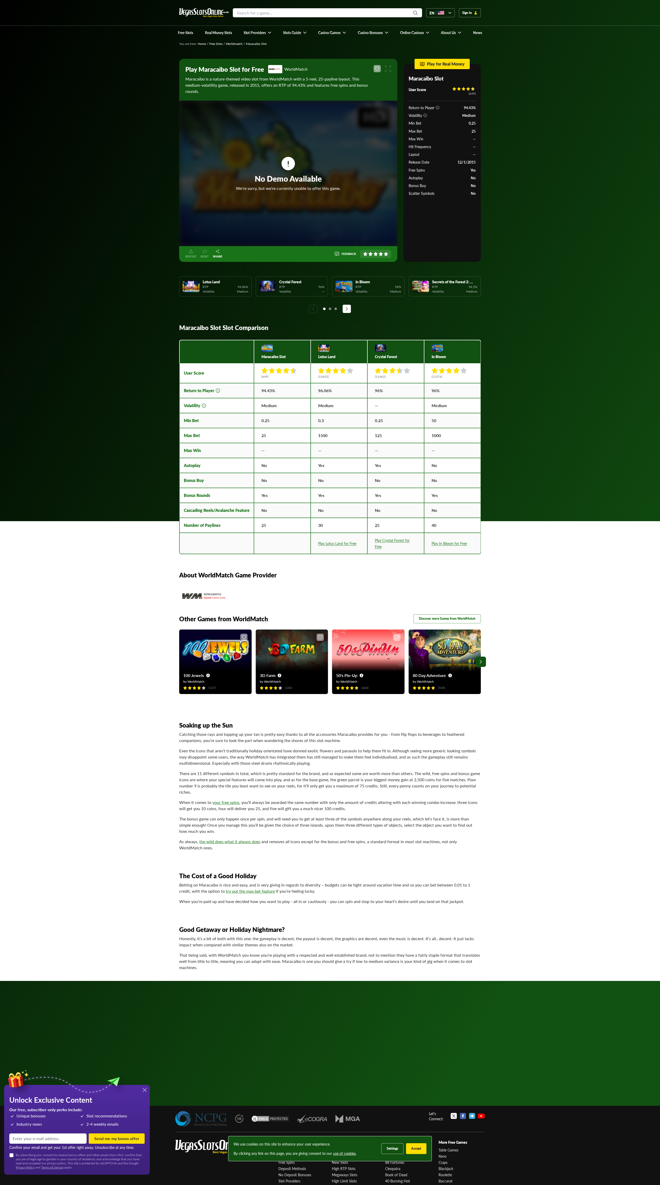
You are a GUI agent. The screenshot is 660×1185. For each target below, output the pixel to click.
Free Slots (215, 44)
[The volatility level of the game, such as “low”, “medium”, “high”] (425, 115)
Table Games (448, 1149)
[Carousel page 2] (330, 309)
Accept (416, 1148)
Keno (443, 1156)
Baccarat (445, 1180)
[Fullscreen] (388, 69)
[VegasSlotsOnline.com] (204, 12)
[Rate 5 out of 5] (386, 254)
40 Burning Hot (397, 1180)
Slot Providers (289, 1180)
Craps (443, 1162)
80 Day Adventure (429, 675)
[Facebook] (462, 1116)
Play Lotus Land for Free (337, 543)
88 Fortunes (394, 1162)
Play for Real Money (446, 64)
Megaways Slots (344, 1174)
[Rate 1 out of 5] (365, 254)
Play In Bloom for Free (449, 543)
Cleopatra (392, 1168)
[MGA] (347, 1119)
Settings (392, 1148)
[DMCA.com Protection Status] (270, 1119)
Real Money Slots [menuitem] (218, 32)
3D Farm (267, 675)
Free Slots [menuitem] (185, 32)
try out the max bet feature (250, 891)
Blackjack (446, 1168)
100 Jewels (193, 675)
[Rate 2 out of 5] (370, 254)
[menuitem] (257, 32)
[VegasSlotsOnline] (214, 1147)
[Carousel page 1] (324, 309)
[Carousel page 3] (335, 309)
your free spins (225, 802)
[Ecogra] (312, 1118)
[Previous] (313, 309)
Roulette (445, 1174)
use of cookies (344, 1153)
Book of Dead (396, 1174)
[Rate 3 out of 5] (376, 254)
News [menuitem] (477, 32)
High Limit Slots (344, 1180)
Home (202, 44)
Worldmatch (234, 44)
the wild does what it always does (229, 841)
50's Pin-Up (346, 675)
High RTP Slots (344, 1168)
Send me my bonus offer (116, 1138)
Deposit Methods (292, 1168)
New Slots (340, 1162)
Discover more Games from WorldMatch (447, 618)
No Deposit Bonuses (294, 1174)
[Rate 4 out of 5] (381, 254)
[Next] (347, 309)
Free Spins (286, 1162)
